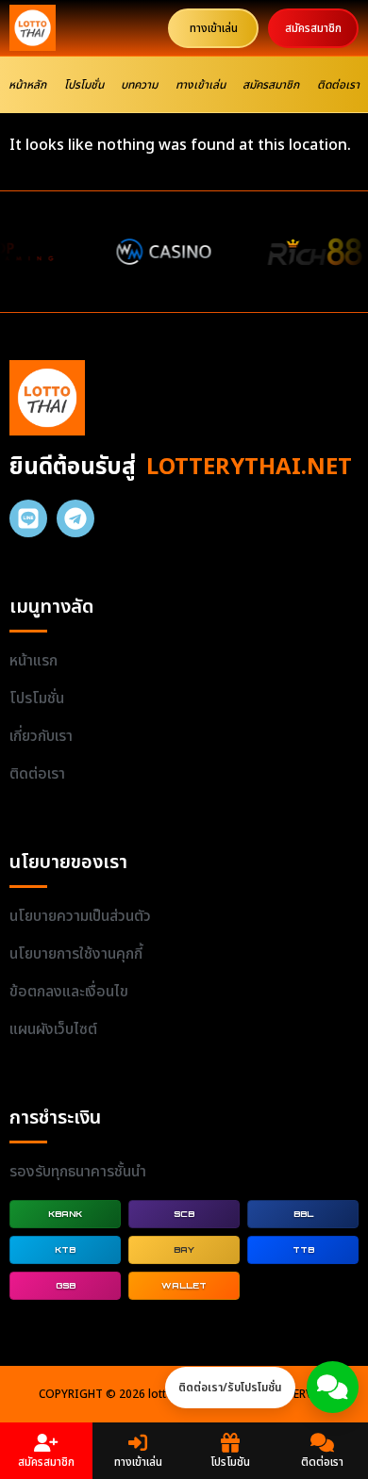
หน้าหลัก (27, 84)
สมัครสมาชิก (271, 84)
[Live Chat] (333, 1387)
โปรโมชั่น (84, 84)
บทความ (139, 84)
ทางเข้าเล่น (201, 84)
